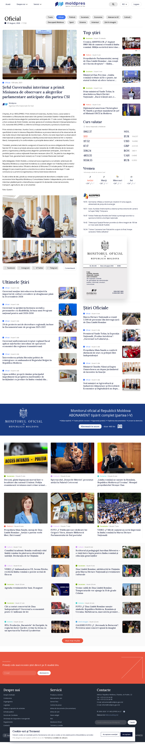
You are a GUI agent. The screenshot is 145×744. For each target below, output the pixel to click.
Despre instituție (9, 695)
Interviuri (95, 22)
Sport (71, 22)
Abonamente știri (56, 698)
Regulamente (8, 722)
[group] (111, 43)
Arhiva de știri (54, 712)
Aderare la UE (113, 17)
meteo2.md (101, 172)
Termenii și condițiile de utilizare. (56, 738)
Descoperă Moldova (56, 22)
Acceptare (126, 734)
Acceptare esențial (110, 734)
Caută (132, 722)
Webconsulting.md (111, 715)
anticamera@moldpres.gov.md (112, 702)
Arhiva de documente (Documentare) (63, 708)
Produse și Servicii (56, 695)
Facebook (11, 268)
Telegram (53, 268)
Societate (85, 17)
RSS (51, 719)
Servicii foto (54, 702)
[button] (136, 50)
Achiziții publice (9, 712)
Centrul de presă (55, 705)
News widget (54, 715)
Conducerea (8, 698)
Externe (83, 22)
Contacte (7, 725)
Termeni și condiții (56, 725)
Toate (50, 17)
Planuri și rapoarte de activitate (14, 708)
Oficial (13, 18)
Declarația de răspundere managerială (17, 719)
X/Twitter (39, 268)
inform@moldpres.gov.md (111, 705)
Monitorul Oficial (56, 722)
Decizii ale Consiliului (11, 715)
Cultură (127, 17)
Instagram (25, 268)
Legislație (7, 705)
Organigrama (8, 702)
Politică (72, 17)
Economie (98, 17)
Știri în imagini (110, 22)
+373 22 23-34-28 (106, 697)
